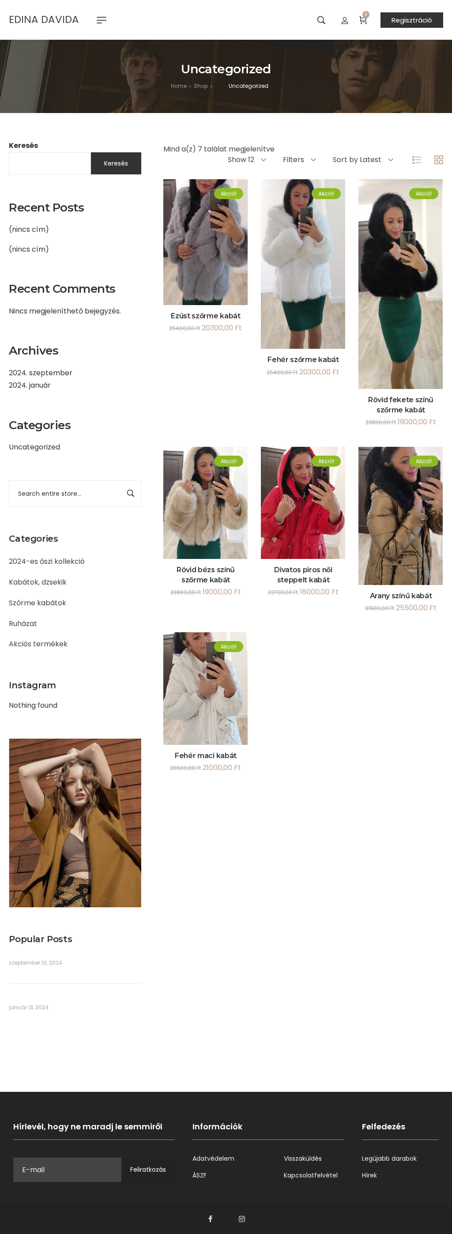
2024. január (30, 385)
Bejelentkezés (344, 19)
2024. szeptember (40, 373)
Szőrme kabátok (37, 603)
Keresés (23, 145)
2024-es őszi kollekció (47, 561)
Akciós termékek (38, 644)
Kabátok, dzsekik (38, 582)
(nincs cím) (29, 229)
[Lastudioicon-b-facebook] (210, 1219)
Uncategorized (34, 447)
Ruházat (23, 624)
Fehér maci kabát (206, 755)
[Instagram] (242, 1219)
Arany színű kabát (401, 596)
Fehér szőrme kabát (303, 359)
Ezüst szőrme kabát (205, 316)
